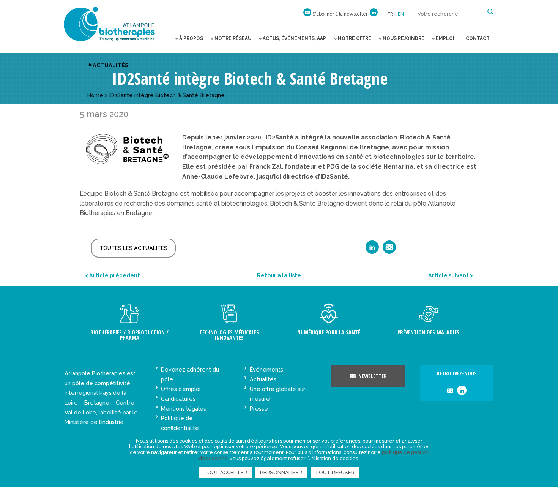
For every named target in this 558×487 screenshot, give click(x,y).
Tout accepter (225, 472)
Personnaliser (281, 472)
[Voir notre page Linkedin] (374, 14)
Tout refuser (335, 472)
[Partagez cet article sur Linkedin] (372, 250)
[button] (490, 11)
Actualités (110, 65)
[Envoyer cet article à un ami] (389, 250)
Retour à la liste (279, 275)
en (401, 14)
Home (95, 95)
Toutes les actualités (133, 248)
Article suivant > (450, 275)
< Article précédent (112, 275)
